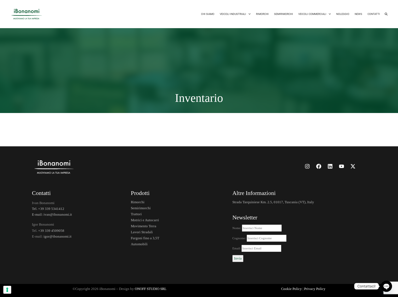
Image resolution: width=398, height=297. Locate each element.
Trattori (136, 214)
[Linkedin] (330, 166)
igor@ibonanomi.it (58, 236)
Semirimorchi (141, 208)
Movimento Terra (143, 226)
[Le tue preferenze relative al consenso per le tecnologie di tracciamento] (7, 290)
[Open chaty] (386, 286)
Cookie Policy (291, 289)
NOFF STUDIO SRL (151, 289)
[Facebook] (318, 166)
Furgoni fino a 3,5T (145, 238)
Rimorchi (137, 202)
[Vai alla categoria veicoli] (110, 166)
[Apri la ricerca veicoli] (386, 14)
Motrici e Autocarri (145, 220)
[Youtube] (341, 166)
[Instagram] (307, 166)
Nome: (237, 228)
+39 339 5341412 (51, 209)
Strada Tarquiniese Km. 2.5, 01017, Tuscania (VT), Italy (273, 202)
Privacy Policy (314, 289)
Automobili (139, 244)
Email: (236, 248)
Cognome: (239, 238)
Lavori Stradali (142, 232)
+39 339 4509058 (51, 231)
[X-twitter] (353, 166)
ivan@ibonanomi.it (58, 214)
